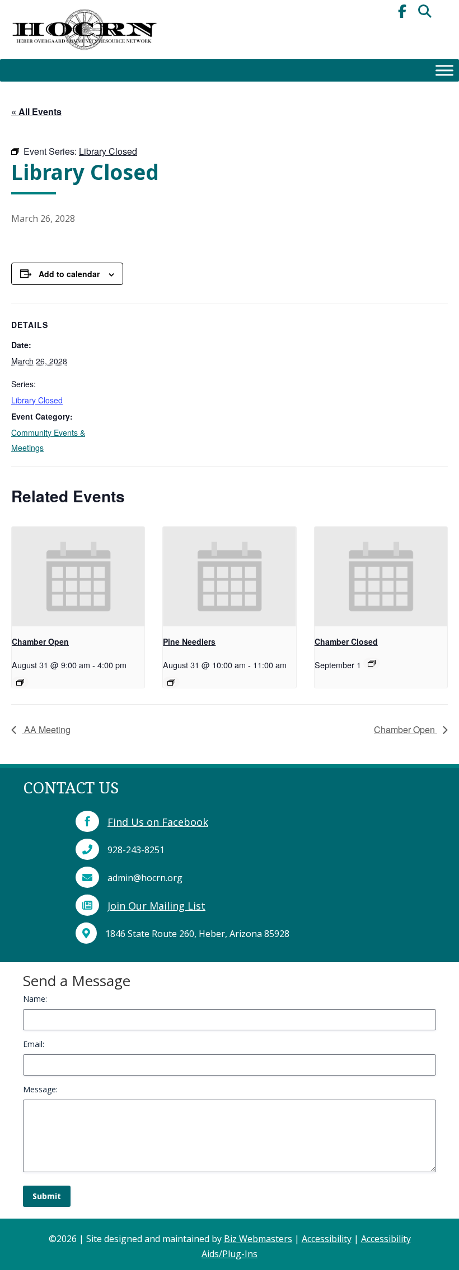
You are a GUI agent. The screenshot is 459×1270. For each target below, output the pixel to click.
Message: (40, 1089)
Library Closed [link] (37, 400)
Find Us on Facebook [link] (157, 822)
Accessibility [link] (327, 1239)
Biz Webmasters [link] (258, 1239)
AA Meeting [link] (46, 729)
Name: (35, 998)
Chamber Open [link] (40, 641)
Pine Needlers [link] (189, 641)
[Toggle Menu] (444, 70)
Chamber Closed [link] (346, 641)
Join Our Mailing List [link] (156, 905)
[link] (84, 56)
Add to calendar (69, 273)
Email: (33, 1044)
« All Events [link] (36, 111)
